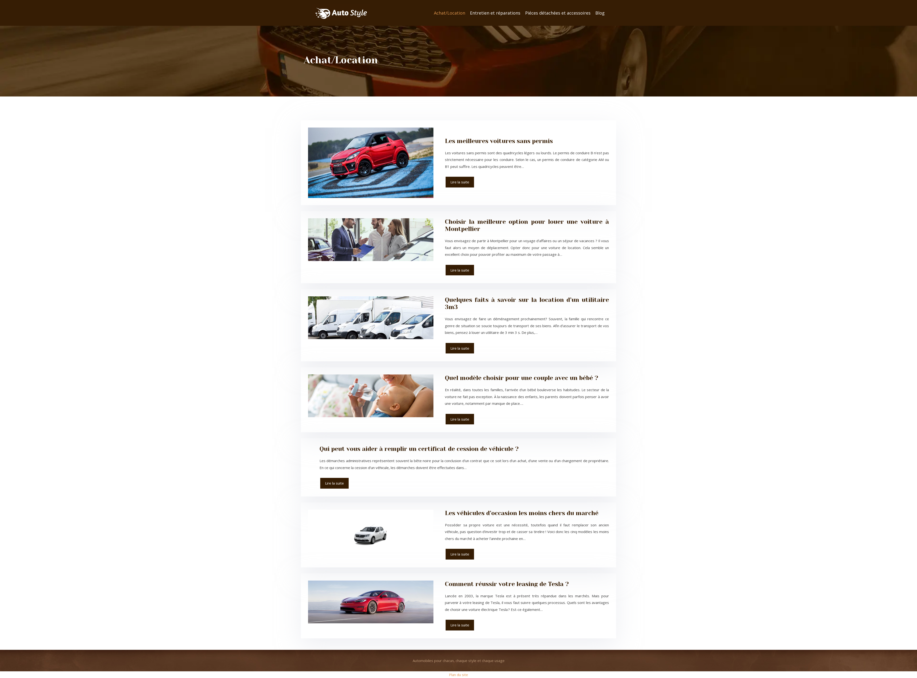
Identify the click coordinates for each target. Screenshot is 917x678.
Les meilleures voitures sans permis (499, 141)
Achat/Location (449, 13)
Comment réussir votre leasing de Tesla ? (507, 584)
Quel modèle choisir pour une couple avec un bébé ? (521, 377)
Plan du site (458, 674)
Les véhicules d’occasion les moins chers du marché (521, 513)
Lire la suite (459, 182)
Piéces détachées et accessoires (558, 13)
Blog (600, 13)
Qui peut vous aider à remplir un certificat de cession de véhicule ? (419, 448)
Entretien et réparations (495, 13)
